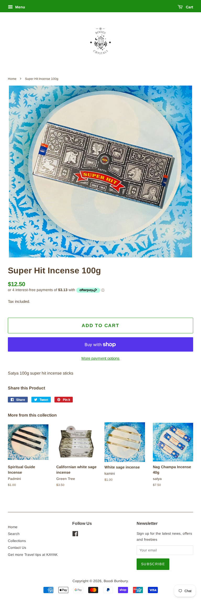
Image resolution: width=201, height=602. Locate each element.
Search (14, 534)
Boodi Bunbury (116, 581)
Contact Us (17, 548)
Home (12, 79)
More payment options (100, 358)
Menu (19, 7)
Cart (189, 7)
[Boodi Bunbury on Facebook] (75, 535)
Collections (17, 541)
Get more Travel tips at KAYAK (33, 555)
